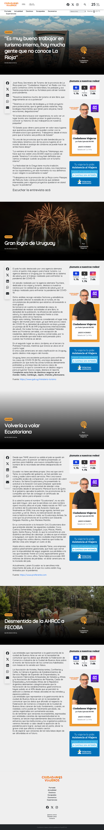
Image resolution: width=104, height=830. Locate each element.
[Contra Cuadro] (23, 4)
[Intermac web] (84, 173)
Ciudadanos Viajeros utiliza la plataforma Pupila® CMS (52, 827)
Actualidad (18, 11)
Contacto (52, 818)
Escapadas (40, 11)
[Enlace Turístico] (32, 4)
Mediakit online (52, 816)
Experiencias (11, 14)
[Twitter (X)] (85, 88)
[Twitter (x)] (72, 4)
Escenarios (52, 11)
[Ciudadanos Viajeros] (11, 4)
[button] (7, 84)
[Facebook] (68, 4)
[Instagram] (77, 4)
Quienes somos (52, 815)
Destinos (29, 11)
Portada (7, 11)
